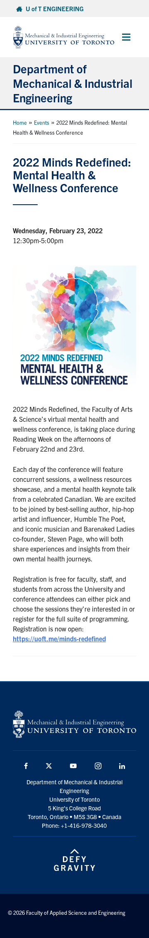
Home (20, 122)
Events (41, 122)
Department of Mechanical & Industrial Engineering (72, 83)
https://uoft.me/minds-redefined (59, 638)
